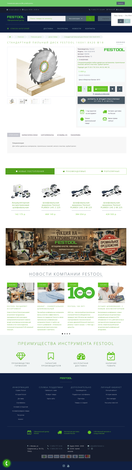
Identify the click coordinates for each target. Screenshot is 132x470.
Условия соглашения (21, 407)
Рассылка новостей (111, 403)
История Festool (20, 394)
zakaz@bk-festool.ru (97, 446)
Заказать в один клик (102, 94)
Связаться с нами (51, 390)
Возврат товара (51, 394)
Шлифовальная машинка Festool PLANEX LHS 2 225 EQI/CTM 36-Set (50, 206)
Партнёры (81, 399)
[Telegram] (92, 449)
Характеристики (30, 135)
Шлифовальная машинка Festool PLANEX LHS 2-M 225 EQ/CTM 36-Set (111, 206)
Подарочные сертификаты (81, 394)
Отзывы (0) (62, 135)
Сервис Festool (21, 390)
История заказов (111, 394)
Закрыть (120, 3)
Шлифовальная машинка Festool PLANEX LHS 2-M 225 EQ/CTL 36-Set (81, 206)
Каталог (20, 419)
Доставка (48, 29)
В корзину (101, 89)
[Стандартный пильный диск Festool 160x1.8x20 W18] (11, 101)
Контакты (90, 29)
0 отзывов (120, 44)
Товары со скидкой (81, 403)
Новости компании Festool (66, 274)
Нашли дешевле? (84, 75)
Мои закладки (111, 399)
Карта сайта (51, 399)
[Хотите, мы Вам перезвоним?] (6, 463)
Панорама (75, 135)
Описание (14, 135)
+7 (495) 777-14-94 (56, 446)
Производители (81, 390)
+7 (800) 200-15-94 (56, 449)
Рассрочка (62, 29)
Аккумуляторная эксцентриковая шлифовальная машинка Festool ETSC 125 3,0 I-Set (21, 207)
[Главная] (10, 37)
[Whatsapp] (89, 448)
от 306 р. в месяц (104, 100)
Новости (76, 29)
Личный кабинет (111, 390)
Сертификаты (47, 135)
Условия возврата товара (20, 411)
